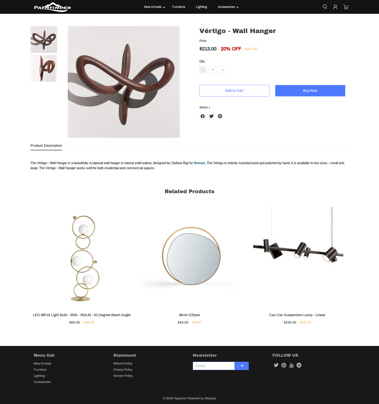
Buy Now (310, 90)
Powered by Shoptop (201, 398)
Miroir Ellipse (189, 315)
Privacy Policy (122, 369)
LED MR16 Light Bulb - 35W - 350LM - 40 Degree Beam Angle (82, 315)
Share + (204, 107)
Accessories (226, 7)
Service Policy (123, 375)
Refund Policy (122, 363)
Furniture (178, 7)
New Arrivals (152, 7)
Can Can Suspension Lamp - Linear (297, 315)
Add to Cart (234, 90)
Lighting (201, 7)
